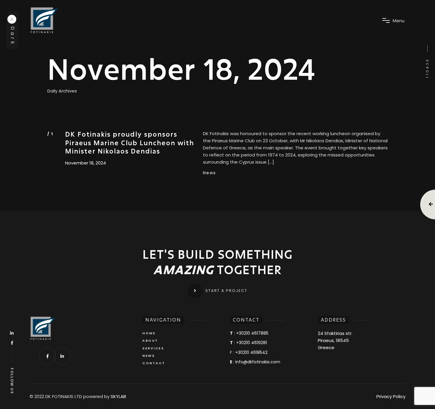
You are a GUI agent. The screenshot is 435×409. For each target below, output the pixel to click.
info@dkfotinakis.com (257, 362)
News (209, 172)
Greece (326, 347)
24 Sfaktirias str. (335, 333)
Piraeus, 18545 (333, 340)
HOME (148, 333)
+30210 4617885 (252, 333)
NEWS (148, 356)
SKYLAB (118, 397)
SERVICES (153, 348)
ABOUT (150, 340)
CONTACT (153, 363)
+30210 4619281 (251, 343)
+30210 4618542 (251, 352)
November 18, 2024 (85, 163)
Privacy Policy (390, 396)
